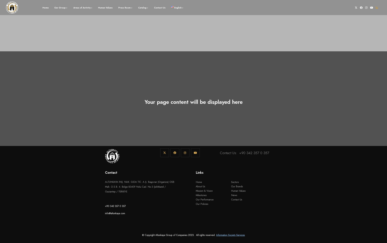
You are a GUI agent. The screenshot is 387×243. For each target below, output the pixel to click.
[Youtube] (371, 7)
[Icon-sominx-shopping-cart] (376, 7)
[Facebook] (361, 7)
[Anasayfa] (12, 8)
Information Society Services (230, 235)
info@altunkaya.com (115, 213)
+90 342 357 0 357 (254, 152)
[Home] (112, 157)
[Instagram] (366, 7)
